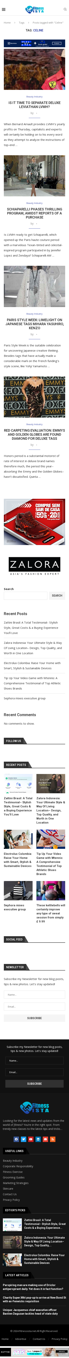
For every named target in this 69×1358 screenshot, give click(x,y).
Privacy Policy (11, 1199)
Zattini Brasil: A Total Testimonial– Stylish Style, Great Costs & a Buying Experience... (45, 1224)
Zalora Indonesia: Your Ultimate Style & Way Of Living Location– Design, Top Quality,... (44, 1241)
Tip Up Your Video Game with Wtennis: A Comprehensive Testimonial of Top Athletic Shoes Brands (32, 683)
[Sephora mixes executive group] (18, 890)
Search (9, 589)
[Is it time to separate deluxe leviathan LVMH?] (34, 69)
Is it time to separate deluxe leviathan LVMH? (35, 105)
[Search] (65, 10)
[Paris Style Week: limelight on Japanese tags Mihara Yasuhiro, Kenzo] (34, 286)
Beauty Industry (12, 1160)
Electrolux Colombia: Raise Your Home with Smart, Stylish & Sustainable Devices (18, 860)
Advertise (20, 1339)
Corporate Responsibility (18, 1166)
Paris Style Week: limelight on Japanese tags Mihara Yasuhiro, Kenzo (34, 324)
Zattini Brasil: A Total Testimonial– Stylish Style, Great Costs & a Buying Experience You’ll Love (31, 627)
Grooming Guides (14, 1177)
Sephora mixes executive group (25, 698)
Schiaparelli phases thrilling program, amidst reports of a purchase (34, 213)
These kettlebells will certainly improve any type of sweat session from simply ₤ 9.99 (50, 913)
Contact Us (10, 1194)
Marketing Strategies (16, 1183)
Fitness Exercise (13, 1172)
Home (7, 22)
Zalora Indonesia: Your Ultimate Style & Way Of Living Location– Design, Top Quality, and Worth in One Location (33, 648)
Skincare (8, 1188)
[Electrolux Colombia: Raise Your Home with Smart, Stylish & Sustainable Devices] (18, 839)
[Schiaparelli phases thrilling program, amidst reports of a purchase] (34, 175)
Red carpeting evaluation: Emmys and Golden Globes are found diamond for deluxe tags (34, 434)
